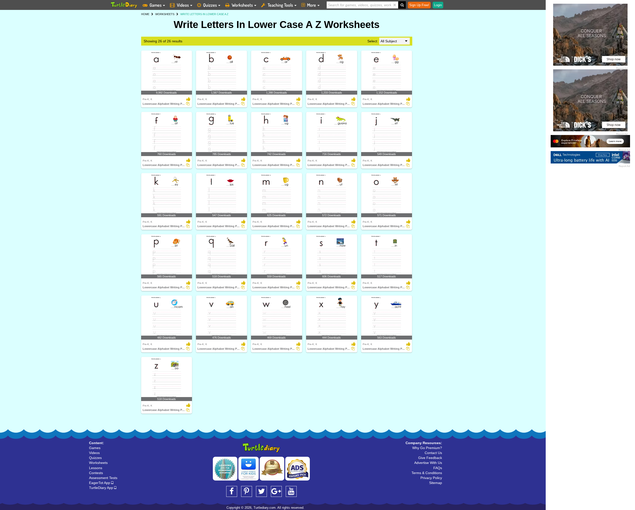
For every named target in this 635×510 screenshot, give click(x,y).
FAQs (437, 468)
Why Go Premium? (427, 448)
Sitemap (435, 483)
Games (155, 5)
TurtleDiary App (101, 488)
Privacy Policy (431, 478)
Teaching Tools (280, 5)
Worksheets (242, 5)
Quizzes (210, 5)
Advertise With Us (428, 463)
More (311, 5)
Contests (96, 473)
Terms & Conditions (427, 473)
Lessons (95, 468)
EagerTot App (100, 483)
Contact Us (433, 453)
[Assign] (188, 103)
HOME (145, 14)
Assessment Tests (103, 478)
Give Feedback (430, 458)
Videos (183, 5)
